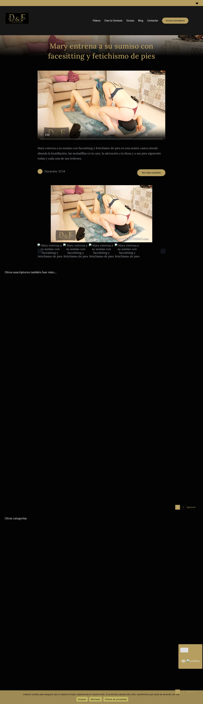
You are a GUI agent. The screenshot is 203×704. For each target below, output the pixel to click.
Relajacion (28, 539)
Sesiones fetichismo (158, 682)
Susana (177, 424)
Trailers (83, 341)
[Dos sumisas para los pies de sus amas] (52, 624)
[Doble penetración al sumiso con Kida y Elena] (52, 460)
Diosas (8, 341)
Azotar (8, 418)
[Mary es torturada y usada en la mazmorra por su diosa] (151, 600)
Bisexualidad (110, 618)
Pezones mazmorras (162, 341)
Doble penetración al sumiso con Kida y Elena (45, 492)
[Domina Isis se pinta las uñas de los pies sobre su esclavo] (151, 634)
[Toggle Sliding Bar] (193, 20)
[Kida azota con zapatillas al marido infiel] (151, 436)
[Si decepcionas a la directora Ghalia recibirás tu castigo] (151, 381)
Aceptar (82, 699)
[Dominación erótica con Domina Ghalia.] (52, 526)
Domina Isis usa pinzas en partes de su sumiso (144, 336)
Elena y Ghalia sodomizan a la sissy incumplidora (47, 336)
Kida (52, 497)
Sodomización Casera (68, 341)
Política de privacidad (116, 699)
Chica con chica (12, 661)
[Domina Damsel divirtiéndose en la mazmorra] (151, 550)
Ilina (54, 341)
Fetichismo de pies (54, 661)
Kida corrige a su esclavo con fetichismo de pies (145, 677)
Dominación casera (34, 341)
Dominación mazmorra (135, 341)
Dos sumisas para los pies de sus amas (38, 656)
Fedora (40, 661)
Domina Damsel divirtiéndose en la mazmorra (144, 583)
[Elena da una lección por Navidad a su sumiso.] (52, 381)
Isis (149, 341)
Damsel (107, 587)
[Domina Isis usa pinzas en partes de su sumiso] (151, 304)
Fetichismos (69, 661)
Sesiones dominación (183, 341)
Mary (171, 618)
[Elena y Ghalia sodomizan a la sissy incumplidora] (52, 304)
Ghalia (48, 341)
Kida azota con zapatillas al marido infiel (139, 444)
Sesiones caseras (66, 418)
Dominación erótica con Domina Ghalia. (40, 534)
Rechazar (95, 699)
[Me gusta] (184, 650)
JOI (21, 539)
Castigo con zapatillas (114, 424)
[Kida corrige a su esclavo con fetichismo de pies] (151, 668)
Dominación (18, 341)
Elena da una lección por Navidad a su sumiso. (45, 414)
